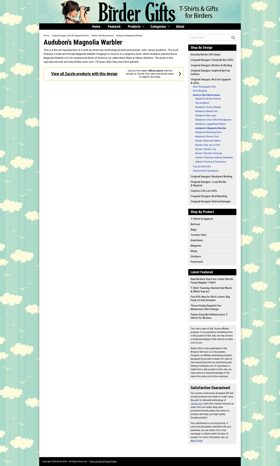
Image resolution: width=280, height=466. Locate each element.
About (180, 27)
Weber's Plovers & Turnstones (210, 161)
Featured (114, 27)
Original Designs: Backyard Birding (211, 176)
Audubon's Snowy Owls (207, 136)
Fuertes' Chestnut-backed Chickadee (214, 157)
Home (96, 27)
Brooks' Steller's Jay (205, 149)
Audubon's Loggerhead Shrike (210, 124)
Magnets (196, 245)
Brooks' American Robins (208, 140)
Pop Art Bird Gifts (202, 166)
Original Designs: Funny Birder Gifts (212, 59)
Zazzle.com (197, 403)
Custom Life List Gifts (204, 190)
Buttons (195, 224)
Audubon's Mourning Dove (208, 132)
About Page (197, 440)
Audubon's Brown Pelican (208, 98)
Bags (194, 229)
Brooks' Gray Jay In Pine (207, 145)
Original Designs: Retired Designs (211, 201)
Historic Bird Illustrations (103, 35)
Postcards (197, 261)
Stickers (196, 256)
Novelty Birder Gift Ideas (205, 54)
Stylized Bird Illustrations (206, 170)
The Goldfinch (202, 103)
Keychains (197, 240)
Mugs (194, 251)
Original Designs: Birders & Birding (211, 65)
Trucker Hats (198, 234)
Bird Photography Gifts (204, 86)
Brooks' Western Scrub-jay (208, 153)
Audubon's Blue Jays (205, 115)
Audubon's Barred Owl (206, 111)
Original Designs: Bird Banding (209, 196)
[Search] (233, 37)
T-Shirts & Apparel (202, 218)
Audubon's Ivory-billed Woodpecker (213, 119)
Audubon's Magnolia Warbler (129, 35)
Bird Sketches (200, 90)
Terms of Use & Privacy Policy (103, 461)
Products (134, 27)
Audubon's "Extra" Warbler (208, 107)
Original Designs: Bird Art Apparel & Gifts (70, 35)
